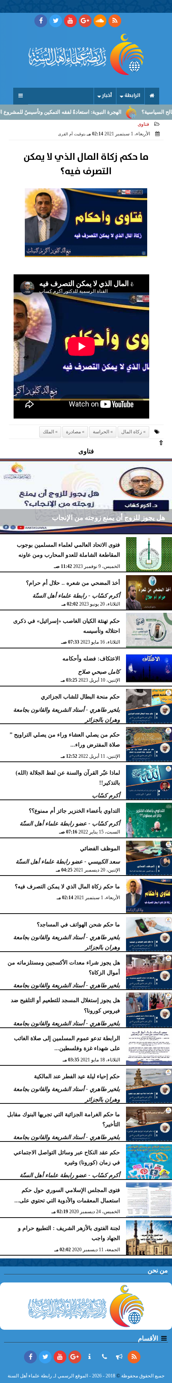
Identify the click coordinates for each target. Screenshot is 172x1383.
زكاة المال (131, 432)
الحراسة (101, 432)
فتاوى (143, 124)
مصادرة (73, 432)
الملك (48, 432)
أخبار (107, 95)
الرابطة (132, 95)
